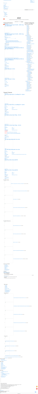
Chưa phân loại (6, 265)
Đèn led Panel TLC (30, 49)
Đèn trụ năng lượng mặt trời (29, 57)
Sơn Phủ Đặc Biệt (28, 71)
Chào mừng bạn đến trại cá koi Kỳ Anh (7, 0)
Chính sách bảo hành (7, 290)
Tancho (27, 33)
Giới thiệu (6, 286)
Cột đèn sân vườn (28, 36)
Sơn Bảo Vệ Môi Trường (29, 62)
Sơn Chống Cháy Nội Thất (30, 69)
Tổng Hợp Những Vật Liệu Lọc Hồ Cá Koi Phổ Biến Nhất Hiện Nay (11, 355)
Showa (27, 32)
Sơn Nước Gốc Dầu (30, 80)
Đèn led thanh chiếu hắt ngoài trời (30, 51)
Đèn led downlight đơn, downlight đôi (30, 43)
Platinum (28, 30)
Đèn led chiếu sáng (28, 35)
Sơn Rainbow (6, 14)
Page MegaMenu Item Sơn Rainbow (5, 373)
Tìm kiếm (22, 21)
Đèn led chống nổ (28, 42)
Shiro (27, 31)
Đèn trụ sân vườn (28, 58)
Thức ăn (4, 7)
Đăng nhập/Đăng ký (32, 2)
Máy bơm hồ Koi (28, 84)
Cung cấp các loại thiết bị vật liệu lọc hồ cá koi (9, 350)
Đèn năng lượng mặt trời (29, 54)
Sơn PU (29, 67)
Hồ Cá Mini (28, 83)
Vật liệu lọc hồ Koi (29, 88)
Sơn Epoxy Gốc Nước (30, 77)
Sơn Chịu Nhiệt (29, 72)
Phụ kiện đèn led (28, 60)
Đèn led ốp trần (28, 48)
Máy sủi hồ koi (28, 85)
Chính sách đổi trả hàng (7, 291)
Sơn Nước (29, 79)
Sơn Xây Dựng (28, 76)
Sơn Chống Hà (29, 75)
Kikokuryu (28, 28)
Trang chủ (5, 16)
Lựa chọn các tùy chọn (7, 44)
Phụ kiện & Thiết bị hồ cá (3, 374)
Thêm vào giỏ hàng (6, 65)
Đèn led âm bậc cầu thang (29, 38)
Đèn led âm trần (28, 39)
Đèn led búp (28, 41)
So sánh (5, 67)
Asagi (27, 25)
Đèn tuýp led (28, 59)
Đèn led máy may (28, 46)
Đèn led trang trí (28, 53)
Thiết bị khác (28, 86)
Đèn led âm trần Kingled (30, 40)
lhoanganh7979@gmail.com (4, 360)
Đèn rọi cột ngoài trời (29, 56)
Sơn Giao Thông (29, 73)
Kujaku (27, 29)
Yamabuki (28, 34)
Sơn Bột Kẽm (29, 65)
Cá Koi (5, 13)
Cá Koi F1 (5, 5)
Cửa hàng (32, 1)
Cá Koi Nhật (6, 264)
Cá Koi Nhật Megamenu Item (5, 371)
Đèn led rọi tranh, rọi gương (29, 50)
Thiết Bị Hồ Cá (27, 81)
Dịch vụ (5, 15)
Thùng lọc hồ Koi (28, 87)
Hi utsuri (28, 27)
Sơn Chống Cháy (28, 68)
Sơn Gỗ (29, 78)
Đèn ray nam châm (29, 55)
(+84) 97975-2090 (3, 359)
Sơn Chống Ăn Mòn (29, 64)
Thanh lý (5, 267)
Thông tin (6, 285)
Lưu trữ (6, 289)
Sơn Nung (29, 74)
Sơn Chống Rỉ (29, 66)
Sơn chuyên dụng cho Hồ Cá (30, 70)
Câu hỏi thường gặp (7, 288)
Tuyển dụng (6, 287)
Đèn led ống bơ (28, 47)
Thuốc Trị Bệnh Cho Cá (28, 90)
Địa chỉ (31, 0)
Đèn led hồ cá (28, 45)
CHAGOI (28, 26)
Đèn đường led (28, 37)
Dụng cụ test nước (29, 82)
